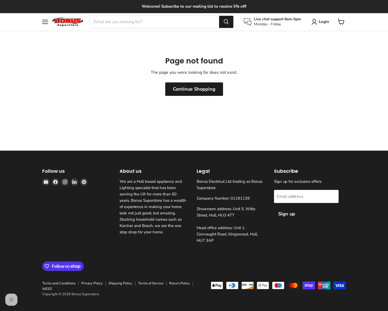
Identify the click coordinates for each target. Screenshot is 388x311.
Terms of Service (150, 283)
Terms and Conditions (58, 283)
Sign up (286, 214)
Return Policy (179, 283)
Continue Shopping (194, 89)
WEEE (47, 289)
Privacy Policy (92, 283)
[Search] (226, 22)
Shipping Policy (120, 283)
